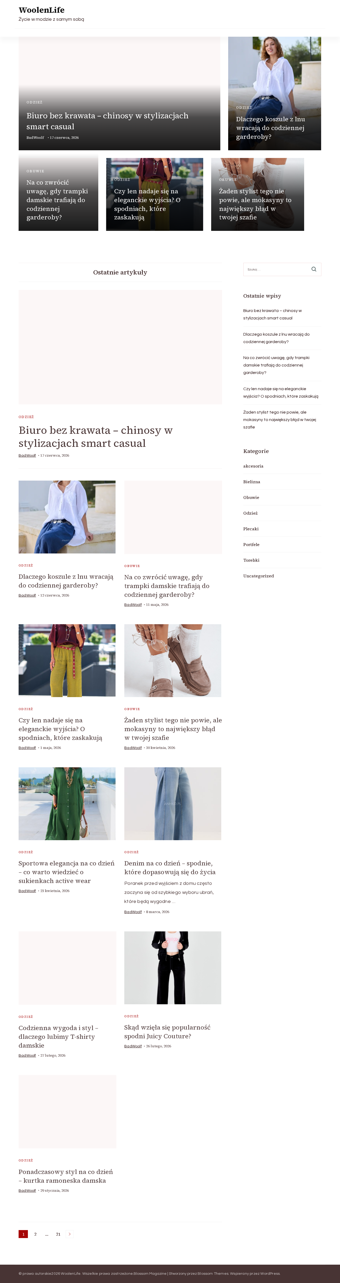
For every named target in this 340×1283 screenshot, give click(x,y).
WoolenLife (42, 10)
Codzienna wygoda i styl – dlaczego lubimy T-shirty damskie (58, 1036)
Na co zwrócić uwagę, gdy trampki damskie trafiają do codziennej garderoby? (57, 200)
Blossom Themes (213, 1274)
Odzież (35, 102)
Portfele (251, 544)
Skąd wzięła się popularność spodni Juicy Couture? (167, 1031)
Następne (70, 1234)
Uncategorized (258, 576)
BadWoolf (35, 137)
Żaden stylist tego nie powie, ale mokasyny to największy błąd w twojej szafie (255, 204)
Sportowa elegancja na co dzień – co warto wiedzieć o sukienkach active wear (66, 872)
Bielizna (251, 482)
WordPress (270, 1274)
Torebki (251, 560)
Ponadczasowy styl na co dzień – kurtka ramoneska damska (66, 1176)
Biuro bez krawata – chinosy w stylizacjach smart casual (96, 436)
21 (59, 1234)
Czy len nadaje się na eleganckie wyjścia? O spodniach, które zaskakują (147, 204)
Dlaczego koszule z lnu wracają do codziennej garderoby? (270, 128)
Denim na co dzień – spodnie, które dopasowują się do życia (170, 867)
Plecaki (251, 529)
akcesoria (253, 466)
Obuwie (35, 171)
